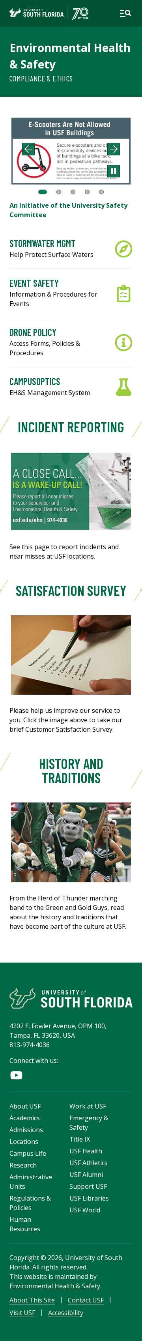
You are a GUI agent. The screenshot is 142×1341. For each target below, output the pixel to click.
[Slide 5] (101, 192)
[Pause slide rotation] (113, 171)
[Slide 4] (87, 192)
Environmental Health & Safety (54, 1286)
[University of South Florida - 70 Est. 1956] (48, 13)
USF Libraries (89, 1198)
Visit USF (22, 1312)
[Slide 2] (58, 192)
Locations (23, 1141)
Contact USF (86, 1300)
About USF (25, 1106)
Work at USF (87, 1106)
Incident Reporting (71, 426)
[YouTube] (16, 1075)
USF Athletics (88, 1162)
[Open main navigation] (125, 13)
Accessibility (65, 1312)
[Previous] (28, 149)
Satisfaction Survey (71, 590)
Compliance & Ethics (41, 78)
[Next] (113, 149)
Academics (24, 1118)
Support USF (88, 1186)
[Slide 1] (42, 192)
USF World (84, 1210)
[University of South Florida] (71, 998)
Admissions (26, 1129)
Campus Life (27, 1153)
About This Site (32, 1300)
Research (23, 1165)
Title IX (79, 1139)
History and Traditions (71, 770)
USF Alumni (86, 1174)
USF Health (85, 1151)
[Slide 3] (73, 192)
